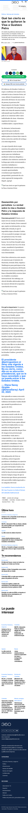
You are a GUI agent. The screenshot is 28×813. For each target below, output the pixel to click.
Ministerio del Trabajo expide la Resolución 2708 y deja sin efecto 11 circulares (19, 682)
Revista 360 (5, 560)
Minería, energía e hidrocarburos (19, 699)
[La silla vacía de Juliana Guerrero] (8, 643)
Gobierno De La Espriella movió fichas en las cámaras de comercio (14, 517)
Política (4, 14)
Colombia (4, 522)
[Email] (21, 73)
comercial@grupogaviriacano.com (10, 739)
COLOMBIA (5, 500)
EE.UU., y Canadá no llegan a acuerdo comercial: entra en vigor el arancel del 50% (13, 548)
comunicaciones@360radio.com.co (16, 735)
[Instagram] (6, 730)
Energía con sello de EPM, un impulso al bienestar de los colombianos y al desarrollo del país (13, 594)
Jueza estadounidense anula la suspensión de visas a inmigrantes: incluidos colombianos (12, 540)
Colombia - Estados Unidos (17, 500)
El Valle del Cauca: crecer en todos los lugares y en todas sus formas (13, 563)
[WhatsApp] (17, 73)
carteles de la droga (12, 498)
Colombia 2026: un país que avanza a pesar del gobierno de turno (13, 577)
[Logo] (15, 2)
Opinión (4, 530)
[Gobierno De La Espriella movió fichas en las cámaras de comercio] (8, 619)
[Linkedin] (14, 73)
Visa (13, 502)
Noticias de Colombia (13, 14)
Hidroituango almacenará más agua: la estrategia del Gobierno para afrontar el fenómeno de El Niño (19, 708)
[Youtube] (17, 730)
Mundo (3, 536)
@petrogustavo (10, 361)
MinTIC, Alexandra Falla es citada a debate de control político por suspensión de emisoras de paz (14, 525)
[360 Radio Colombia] (14, 724)
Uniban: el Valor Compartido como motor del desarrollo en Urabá (14, 570)
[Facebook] (6, 73)
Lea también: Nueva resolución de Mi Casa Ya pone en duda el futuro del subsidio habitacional (13, 490)
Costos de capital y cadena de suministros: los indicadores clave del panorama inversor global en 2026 (13, 585)
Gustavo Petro (6, 502)
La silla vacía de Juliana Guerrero (11, 533)
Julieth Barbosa (19, 42)
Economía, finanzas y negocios (10, 514)
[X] (10, 73)
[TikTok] (10, 730)
